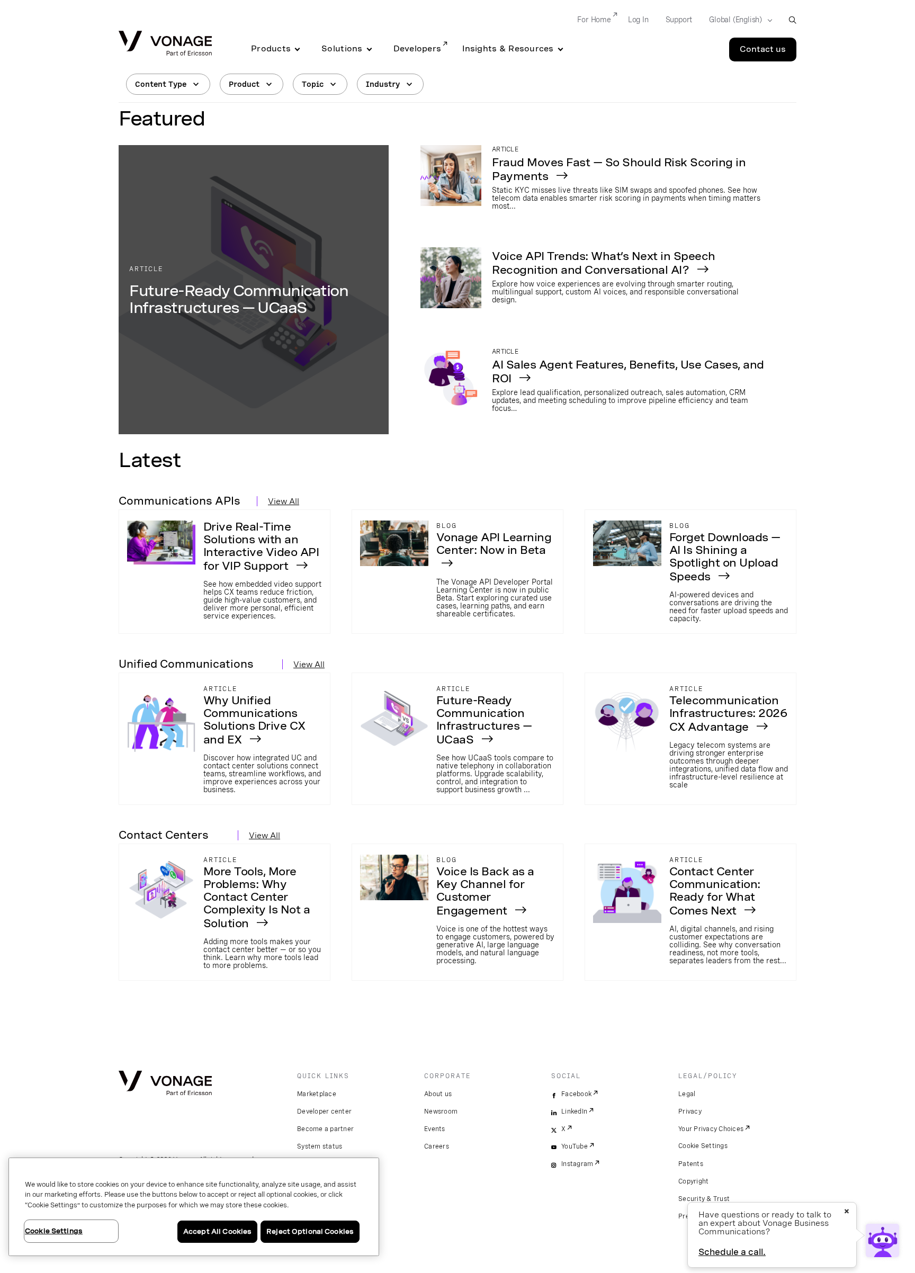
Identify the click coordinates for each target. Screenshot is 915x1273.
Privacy (690, 1111)
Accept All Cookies (217, 1231)
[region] (193, 1207)
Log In (638, 19)
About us (438, 1094)
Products (271, 48)
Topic (313, 84)
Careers (436, 1146)
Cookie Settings (703, 1146)
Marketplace (316, 1094)
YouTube (574, 1146)
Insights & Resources (507, 48)
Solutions (341, 48)
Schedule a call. (732, 1252)
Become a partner (325, 1129)
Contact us (763, 49)
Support (679, 19)
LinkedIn (574, 1111)
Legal (686, 1094)
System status (319, 1146)
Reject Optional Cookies (310, 1231)
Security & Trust (704, 1199)
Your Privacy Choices (710, 1129)
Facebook (576, 1094)
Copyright (693, 1181)
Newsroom (440, 1111)
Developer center (324, 1111)
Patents (690, 1164)
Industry (383, 84)
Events (434, 1129)
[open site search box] (792, 20)
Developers (417, 48)
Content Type (160, 84)
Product (244, 84)
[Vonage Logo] (165, 44)
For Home (594, 19)
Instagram (577, 1164)
